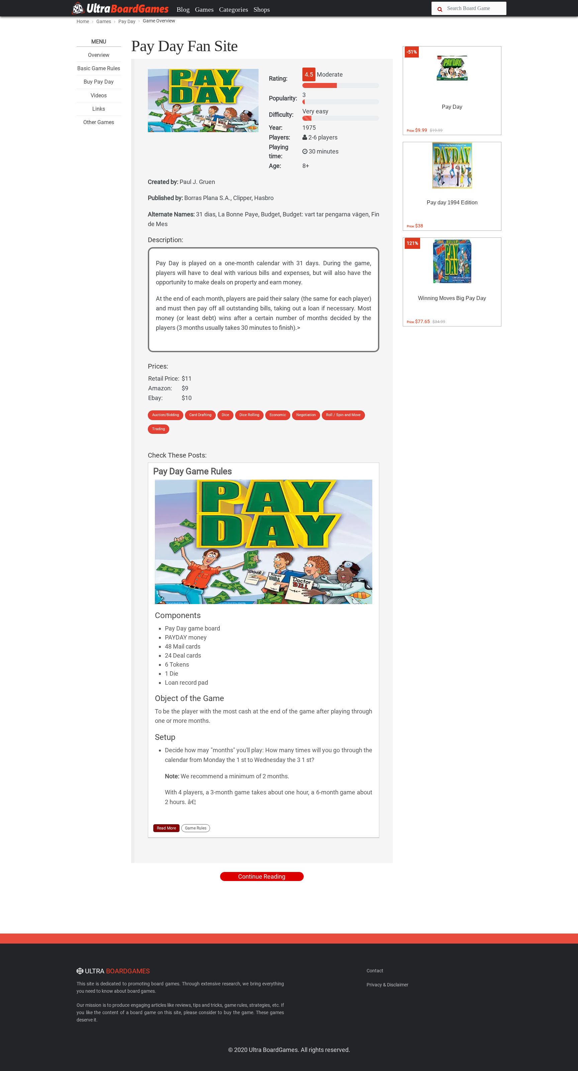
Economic (278, 415)
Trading (158, 429)
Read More (166, 828)
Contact (375, 970)
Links (98, 109)
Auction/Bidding (165, 415)
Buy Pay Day (99, 82)
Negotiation (306, 415)
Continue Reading (261, 876)
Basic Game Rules (98, 68)
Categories (233, 9)
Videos (99, 95)
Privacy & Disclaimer (387, 984)
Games (204, 9)
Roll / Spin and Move (343, 415)
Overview (98, 55)
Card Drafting (200, 415)
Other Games (98, 122)
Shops (262, 9)
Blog (183, 9)
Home (83, 21)
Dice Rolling (249, 415)
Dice (225, 415)
